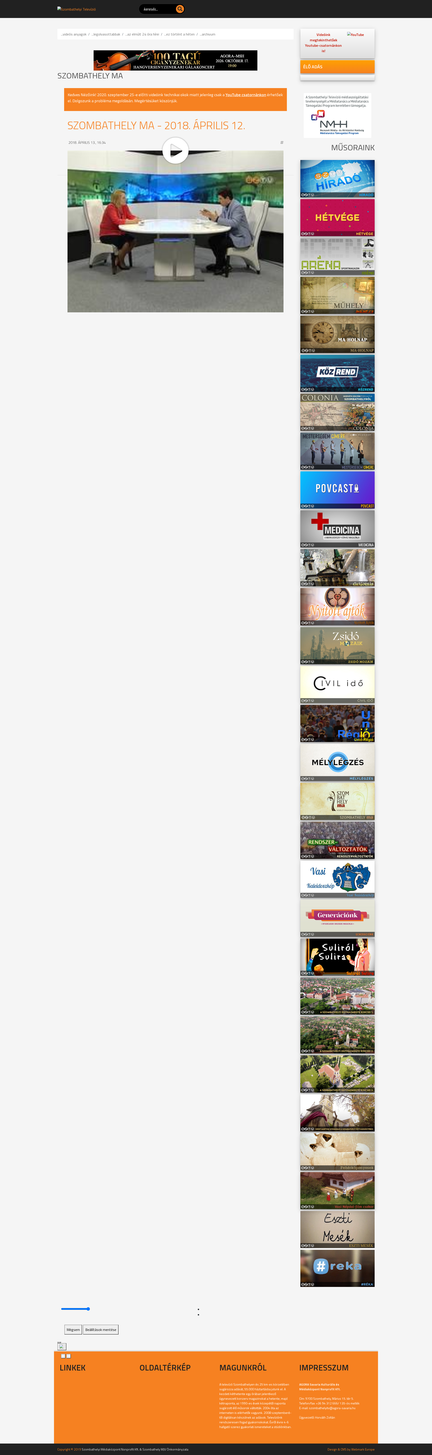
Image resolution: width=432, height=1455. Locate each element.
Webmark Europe (363, 1449)
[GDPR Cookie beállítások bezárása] (59, 1342)
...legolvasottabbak (106, 34)
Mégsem (73, 1329)
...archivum (207, 34)
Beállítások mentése (100, 1329)
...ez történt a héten (179, 34)
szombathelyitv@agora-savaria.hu (332, 1408)
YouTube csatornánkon (245, 95)
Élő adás (312, 66)
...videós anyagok (73, 34)
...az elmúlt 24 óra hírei (142, 34)
